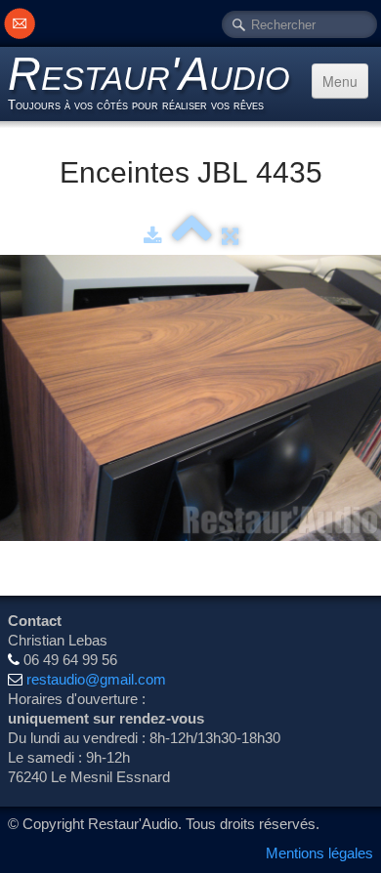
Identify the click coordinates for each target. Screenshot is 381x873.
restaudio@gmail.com (96, 679)
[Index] (192, 236)
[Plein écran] (230, 236)
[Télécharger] (153, 236)
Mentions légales (319, 853)
